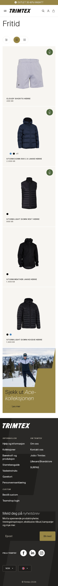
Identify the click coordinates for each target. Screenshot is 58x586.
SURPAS (34, 467)
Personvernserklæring (14, 482)
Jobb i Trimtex (37, 455)
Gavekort (7, 476)
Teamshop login (11, 500)
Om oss (34, 443)
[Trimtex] (20, 11)
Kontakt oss (36, 449)
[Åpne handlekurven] (53, 11)
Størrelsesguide (11, 464)
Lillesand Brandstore (41, 461)
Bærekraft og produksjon (10, 457)
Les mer (16, 406)
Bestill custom (10, 494)
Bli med (47, 536)
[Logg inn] (48, 11)
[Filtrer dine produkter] (6, 40)
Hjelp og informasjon (14, 443)
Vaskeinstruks (10, 470)
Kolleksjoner (9, 449)
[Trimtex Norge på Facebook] (23, 553)
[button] (5, 11)
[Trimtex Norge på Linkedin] (32, 553)
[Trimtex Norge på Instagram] (41, 553)
